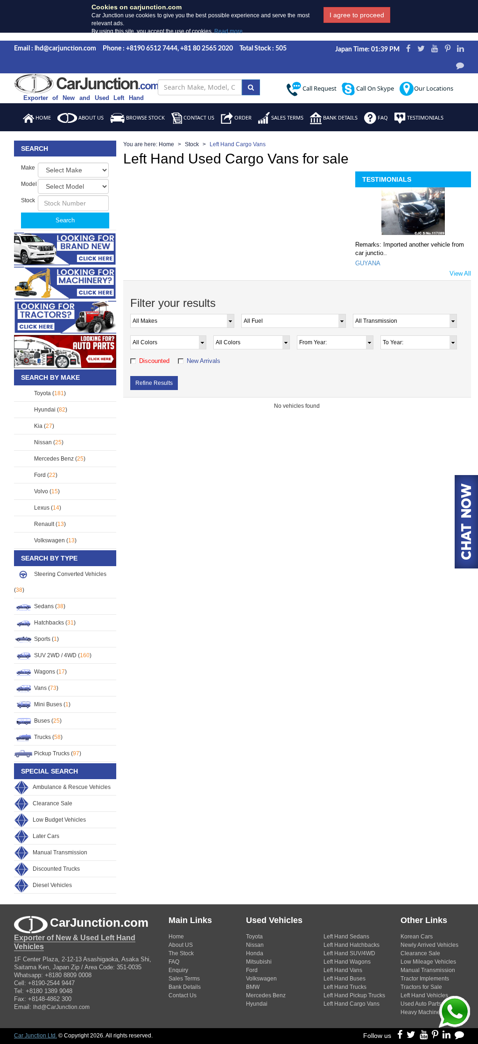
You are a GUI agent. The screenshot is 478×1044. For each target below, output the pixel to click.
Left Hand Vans (342, 970)
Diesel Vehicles (52, 885)
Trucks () (48, 737)
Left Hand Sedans (346, 936)
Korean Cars (417, 936)
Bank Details (340, 117)
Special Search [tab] (49, 771)
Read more (228, 31)
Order (242, 117)
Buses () (47, 720)
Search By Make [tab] (50, 377)
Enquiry (178, 970)
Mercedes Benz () (59, 458)
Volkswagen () (55, 540)
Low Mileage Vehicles (428, 962)
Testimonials (424, 117)
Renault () (49, 524)
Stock (192, 144)
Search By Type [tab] (49, 558)
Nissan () (48, 442)
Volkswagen (261, 978)
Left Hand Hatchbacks (351, 945)
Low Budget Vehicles (59, 820)
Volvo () (46, 491)
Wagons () (50, 671)
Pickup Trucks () (57, 753)
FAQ (382, 117)
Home (42, 117)
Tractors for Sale (421, 987)
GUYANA (367, 263)
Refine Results (154, 383)
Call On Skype (374, 88)
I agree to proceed (357, 15)
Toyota (254, 936)
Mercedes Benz (266, 995)
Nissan (255, 945)
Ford (252, 970)
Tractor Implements (425, 978)
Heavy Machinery (423, 1012)
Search (65, 220)
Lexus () (47, 507)
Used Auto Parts (421, 1004)
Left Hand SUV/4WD (349, 953)
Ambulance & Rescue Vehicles (72, 787)
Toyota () (49, 393)
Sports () (46, 639)
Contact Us (198, 117)
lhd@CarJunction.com (61, 1007)
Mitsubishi (259, 962)
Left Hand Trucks (344, 987)
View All (460, 273)
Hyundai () (50, 409)
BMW (253, 987)
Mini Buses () (51, 704)
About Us (90, 117)
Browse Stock (145, 117)
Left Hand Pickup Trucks (354, 995)
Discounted (154, 361)
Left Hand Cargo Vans (351, 1004)
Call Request (319, 88)
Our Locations (433, 88)
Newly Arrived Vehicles (429, 945)
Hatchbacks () (54, 622)
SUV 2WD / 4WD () (62, 655)
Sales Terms (286, 117)
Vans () (45, 688)
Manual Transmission (60, 852)
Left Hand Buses (344, 978)
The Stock (181, 953)
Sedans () (49, 606)
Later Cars (46, 836)
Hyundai (256, 1004)
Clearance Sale (52, 803)
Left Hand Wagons (347, 962)
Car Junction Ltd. (35, 1035)
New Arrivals (203, 361)
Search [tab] (34, 148)
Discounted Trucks (56, 869)
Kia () (43, 426)
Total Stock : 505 (263, 48)
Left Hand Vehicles (424, 995)
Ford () (45, 475)
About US (181, 945)
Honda (254, 953)
